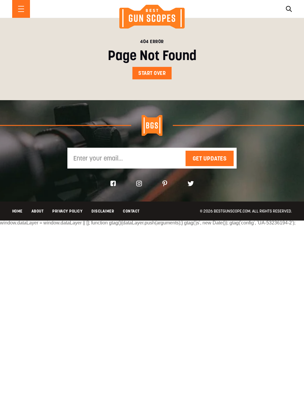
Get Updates (210, 158)
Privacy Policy (67, 211)
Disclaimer (102, 211)
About (37, 211)
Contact (131, 211)
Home (17, 211)
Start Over (152, 73)
